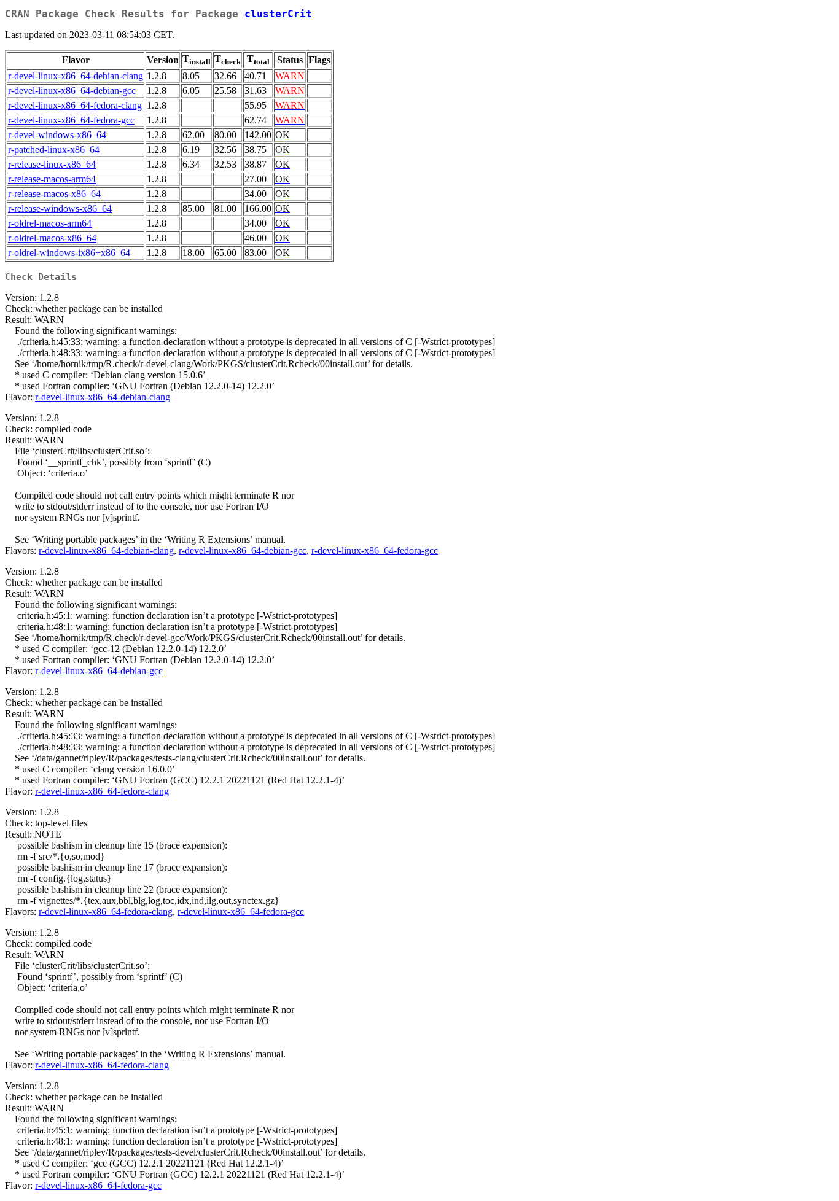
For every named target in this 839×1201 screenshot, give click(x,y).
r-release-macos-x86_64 (54, 194)
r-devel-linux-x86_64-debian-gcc (72, 90)
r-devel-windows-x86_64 (57, 135)
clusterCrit (278, 14)
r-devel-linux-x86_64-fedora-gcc (71, 120)
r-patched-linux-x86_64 (54, 149)
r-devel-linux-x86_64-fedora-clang (75, 105)
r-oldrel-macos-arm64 (50, 223)
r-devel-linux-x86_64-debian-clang (75, 76)
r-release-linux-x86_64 (52, 164)
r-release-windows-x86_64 (60, 208)
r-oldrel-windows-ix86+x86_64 (69, 252)
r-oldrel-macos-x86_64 (52, 238)
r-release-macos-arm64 (52, 179)
